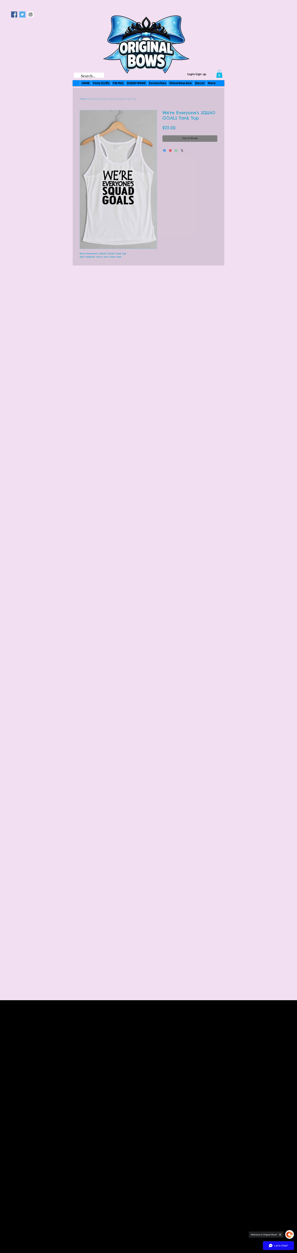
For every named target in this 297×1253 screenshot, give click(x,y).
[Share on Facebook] (164, 150)
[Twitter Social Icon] (22, 14)
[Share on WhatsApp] (176, 150)
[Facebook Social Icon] (14, 14)
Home (83, 99)
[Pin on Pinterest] (170, 150)
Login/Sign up (196, 74)
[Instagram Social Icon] (31, 14)
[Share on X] (182, 150)
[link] (219, 74)
